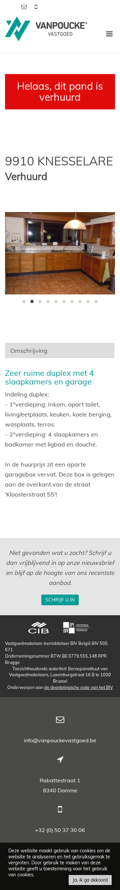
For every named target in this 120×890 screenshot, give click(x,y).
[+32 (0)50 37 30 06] (36, 7)
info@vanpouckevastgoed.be (60, 740)
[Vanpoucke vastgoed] (46, 33)
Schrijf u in (60, 600)
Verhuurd (26, 176)
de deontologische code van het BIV (78, 687)
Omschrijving (28, 350)
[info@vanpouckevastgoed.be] (25, 7)
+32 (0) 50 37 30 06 (60, 830)
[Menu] (109, 33)
